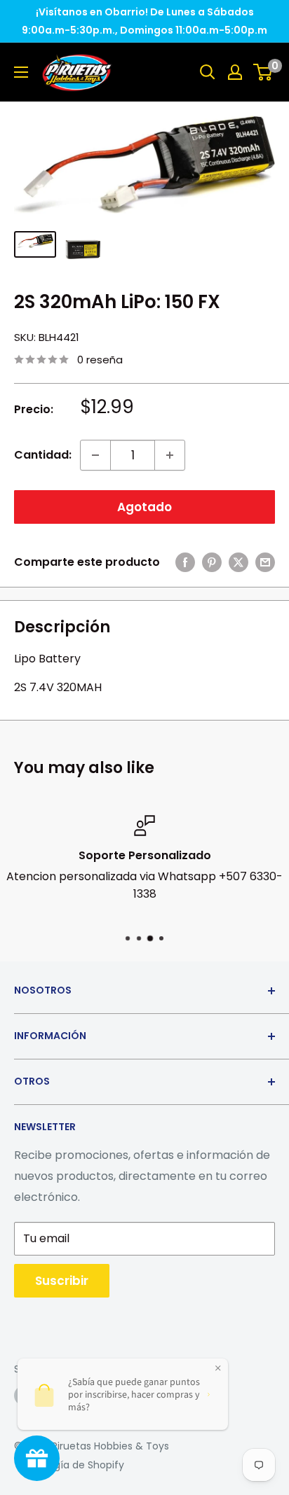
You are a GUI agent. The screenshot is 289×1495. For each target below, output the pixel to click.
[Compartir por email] (265, 562)
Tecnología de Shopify (69, 1465)
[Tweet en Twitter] (238, 562)
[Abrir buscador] (207, 72)
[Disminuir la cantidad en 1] (95, 455)
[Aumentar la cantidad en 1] (169, 455)
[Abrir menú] (21, 72)
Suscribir (61, 1280)
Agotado (144, 507)
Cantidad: (43, 455)
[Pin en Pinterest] (212, 562)
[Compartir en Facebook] (185, 562)
